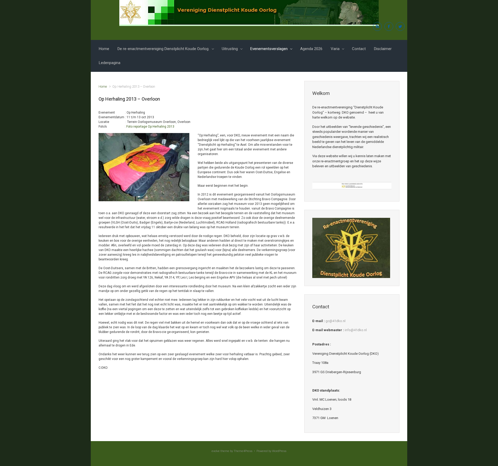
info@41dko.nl (356, 330)
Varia (335, 48)
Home (104, 48)
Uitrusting (230, 48)
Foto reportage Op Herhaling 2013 (150, 126)
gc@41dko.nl (335, 321)
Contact (359, 48)
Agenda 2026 (311, 48)
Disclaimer (383, 48)
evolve (216, 451)
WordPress (279, 451)
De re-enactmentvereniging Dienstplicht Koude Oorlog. (163, 48)
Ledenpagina (109, 62)
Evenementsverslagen (269, 48)
